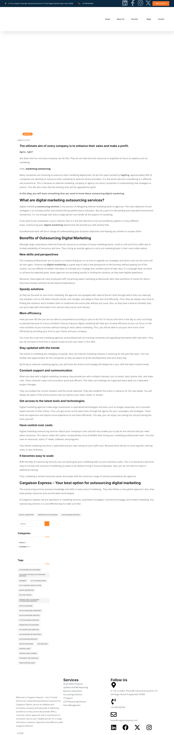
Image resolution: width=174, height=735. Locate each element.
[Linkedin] (125, 3)
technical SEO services (28, 658)
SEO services (42, 644)
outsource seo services (29, 630)
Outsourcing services (71, 515)
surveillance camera (28, 653)
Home (107, 19)
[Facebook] (125, 727)
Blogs (149, 19)
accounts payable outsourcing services (32, 575)
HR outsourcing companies (30, 611)
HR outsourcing (25, 606)
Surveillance (24, 649)
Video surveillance (27, 663)
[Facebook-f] (133, 3)
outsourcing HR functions (30, 634)
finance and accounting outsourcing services (29, 600)
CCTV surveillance (38, 581)
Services (134, 19)
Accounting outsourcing (29, 570)
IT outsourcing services (29, 620)
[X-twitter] (148, 3)
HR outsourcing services (29, 615)
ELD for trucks (25, 595)
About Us (120, 19)
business (27, 134)
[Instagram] (140, 3)
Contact (161, 19)
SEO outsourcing (26, 644)
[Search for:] (34, 523)
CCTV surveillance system (30, 585)
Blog (22, 542)
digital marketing (26, 515)
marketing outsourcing (38, 168)
